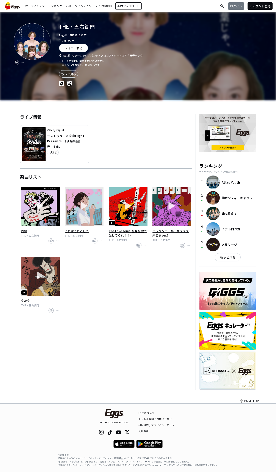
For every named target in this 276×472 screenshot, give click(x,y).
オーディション (35, 6)
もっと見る (68, 74)
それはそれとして (77, 231)
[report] (22, 62)
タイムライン (83, 6)
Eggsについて (146, 412)
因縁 (24, 231)
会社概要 (143, 431)
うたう (25, 300)
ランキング (55, 6)
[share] (16, 62)
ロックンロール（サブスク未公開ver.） (170, 233)
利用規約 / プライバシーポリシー (157, 425)
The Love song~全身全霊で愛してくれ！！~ (128, 233)
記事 (68, 6)
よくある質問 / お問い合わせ (155, 419)
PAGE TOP (251, 401)
